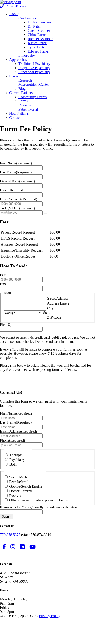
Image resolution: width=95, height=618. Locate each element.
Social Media (18, 477)
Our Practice (27, 18)
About (13, 14)
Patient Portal (28, 109)
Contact (15, 118)
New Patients (19, 113)
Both (13, 464)
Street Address (57, 298)
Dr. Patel (34, 26)
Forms (23, 101)
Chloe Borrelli (38, 35)
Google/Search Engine (25, 486)
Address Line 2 (58, 303)
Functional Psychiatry (34, 72)
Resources (25, 105)
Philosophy (26, 55)
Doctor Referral (20, 491)
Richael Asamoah (40, 39)
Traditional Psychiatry (34, 64)
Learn (13, 76)
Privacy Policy (49, 616)
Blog (22, 89)
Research (25, 80)
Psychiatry (17, 460)
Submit (6, 516)
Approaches (18, 60)
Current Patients (21, 93)
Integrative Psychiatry (34, 68)
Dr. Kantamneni (39, 22)
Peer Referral (18, 482)
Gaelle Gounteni (40, 30)
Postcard (15, 496)
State (46, 313)
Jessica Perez (37, 43)
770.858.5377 (16, 6)
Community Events (32, 97)
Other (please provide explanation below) (39, 500)
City (50, 308)
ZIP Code (54, 317)
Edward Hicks (38, 51)
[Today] (45, 213)
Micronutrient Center (33, 84)
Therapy (15, 455)
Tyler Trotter (37, 47)
